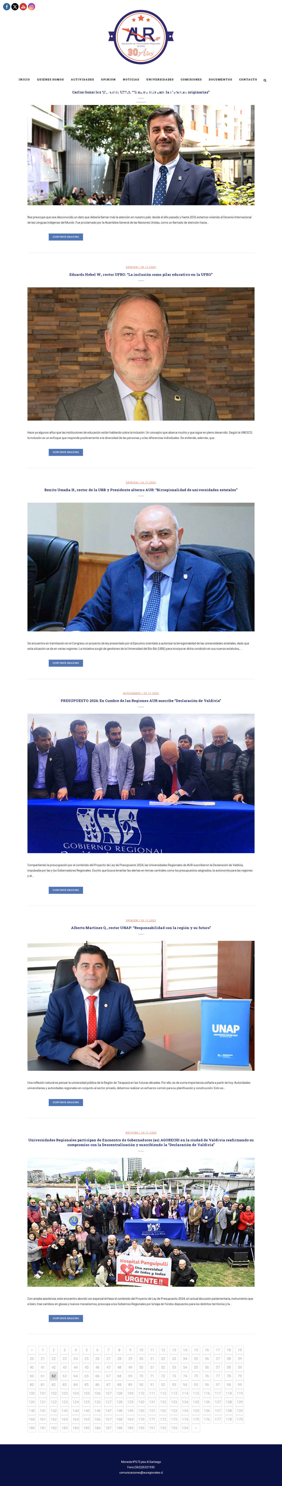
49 (130, 1367)
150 (141, 1410)
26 (97, 1358)
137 (218, 1402)
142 (54, 1410)
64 (75, 1376)
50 (141, 1367)
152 (163, 1410)
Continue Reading (66, 237)
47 (108, 1367)
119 (240, 1393)
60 (32, 1376)
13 (174, 1350)
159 (240, 1410)
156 (207, 1410)
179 (240, 1419)
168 (119, 1419)
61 (43, 1376)
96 (207, 1384)
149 (130, 1410)
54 (185, 1367)
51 (152, 1367)
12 (163, 1350)
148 (119, 1410)
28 (119, 1358)
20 (32, 1358)
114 (185, 1393)
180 (32, 1428)
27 (108, 1358)
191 (152, 1428)
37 (218, 1358)
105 (86, 1393)
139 (240, 1402)
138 (229, 1402)
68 (119, 1376)
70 (141, 1376)
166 (97, 1419)
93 (174, 1384)
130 (141, 1402)
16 (207, 1350)
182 (54, 1428)
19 (240, 1350)
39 (240, 1358)
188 (119, 1428)
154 (185, 1410)
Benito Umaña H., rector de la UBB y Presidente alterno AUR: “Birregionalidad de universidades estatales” (140, 489)
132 (163, 1402)
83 (65, 1384)
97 (218, 1384)
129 (130, 1402)
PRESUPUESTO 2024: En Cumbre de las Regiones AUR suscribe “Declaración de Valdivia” (141, 700)
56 (207, 1367)
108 (119, 1393)
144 (75, 1410)
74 (185, 1376)
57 (218, 1367)
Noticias (132, 1133)
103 (65, 1393)
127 (108, 1402)
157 (218, 1410)
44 (75, 1367)
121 (43, 1402)
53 (174, 1367)
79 (240, 1376)
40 (32, 1367)
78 (229, 1376)
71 (152, 1376)
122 (54, 1402)
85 (86, 1384)
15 (196, 1350)
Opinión (132, 267)
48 (119, 1367)
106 (97, 1393)
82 (54, 1384)
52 (163, 1367)
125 (86, 1402)
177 (218, 1419)
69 (130, 1376)
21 (43, 1358)
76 (207, 1376)
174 (185, 1419)
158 (229, 1410)
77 (218, 1376)
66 (97, 1376)
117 (218, 1393)
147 (108, 1410)
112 (163, 1393)
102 (54, 1393)
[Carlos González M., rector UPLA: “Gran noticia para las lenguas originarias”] (141, 155)
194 (185, 1428)
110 (141, 1393)
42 (54, 1367)
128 (119, 1402)
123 (65, 1402)
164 (75, 1419)
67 (108, 1376)
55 (196, 1367)
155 (196, 1410)
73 (174, 1376)
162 (54, 1419)
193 (174, 1428)
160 (32, 1419)
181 (43, 1428)
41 (43, 1367)
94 (185, 1384)
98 (229, 1384)
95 (196, 1384)
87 (108, 1384)
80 (32, 1384)
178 (229, 1419)
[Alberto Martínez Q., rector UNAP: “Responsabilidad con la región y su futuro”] (141, 1006)
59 (240, 1367)
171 (152, 1419)
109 (130, 1393)
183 (65, 1428)
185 (86, 1428)
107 (108, 1393)
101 (43, 1393)
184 (75, 1428)
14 (185, 1350)
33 (174, 1358)
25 (86, 1358)
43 (65, 1367)
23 (65, 1358)
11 (152, 1350)
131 (152, 1402)
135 (196, 1402)
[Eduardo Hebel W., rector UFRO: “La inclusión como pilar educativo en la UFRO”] (141, 353)
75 (196, 1376)
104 (75, 1393)
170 (141, 1419)
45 (86, 1367)
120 (32, 1402)
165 (86, 1419)
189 (130, 1428)
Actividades (132, 693)
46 (97, 1367)
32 (163, 1358)
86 (97, 1384)
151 (152, 1410)
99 (240, 1384)
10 (141, 1350)
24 (75, 1358)
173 (174, 1419)
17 (218, 1350)
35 (196, 1358)
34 (185, 1358)
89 (130, 1384)
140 (32, 1410)
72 (163, 1376)
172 (163, 1419)
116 (207, 1393)
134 (185, 1402)
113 (174, 1393)
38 (229, 1358)
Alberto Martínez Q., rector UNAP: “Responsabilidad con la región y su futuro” (141, 927)
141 (43, 1410)
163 (65, 1419)
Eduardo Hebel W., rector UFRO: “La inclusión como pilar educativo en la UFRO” (141, 274)
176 (207, 1419)
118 (229, 1393)
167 (108, 1419)
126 (97, 1402)
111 (152, 1393)
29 (130, 1358)
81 (43, 1384)
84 (75, 1384)
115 (196, 1393)
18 (229, 1350)
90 (141, 1384)
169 (130, 1419)
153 (174, 1410)
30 (141, 1358)
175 (196, 1419)
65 (86, 1376)
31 (152, 1358)
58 (229, 1367)
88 (119, 1384)
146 (97, 1410)
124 (75, 1402)
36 (207, 1358)
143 (65, 1410)
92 (163, 1384)
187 (108, 1428)
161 (43, 1419)
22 (54, 1358)
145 (86, 1410)
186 (97, 1428)
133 (174, 1402)
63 (65, 1376)
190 (141, 1428)
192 (163, 1428)
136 (207, 1402)
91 (152, 1384)
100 (32, 1393)
